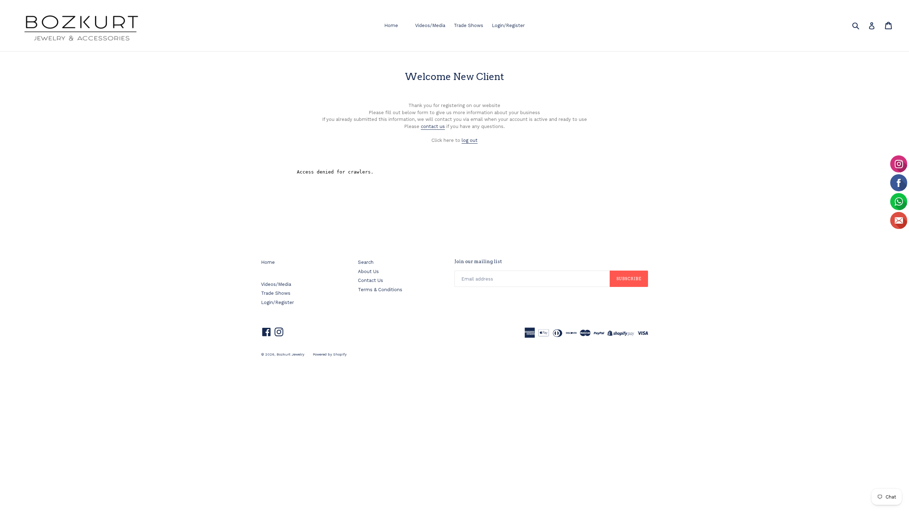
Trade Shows (468, 25)
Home (391, 25)
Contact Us (370, 280)
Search (366, 262)
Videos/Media (430, 25)
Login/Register (508, 25)
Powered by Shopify (330, 354)
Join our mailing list (478, 261)
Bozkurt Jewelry (290, 354)
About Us (368, 271)
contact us (433, 126)
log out (470, 140)
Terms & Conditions (380, 289)
